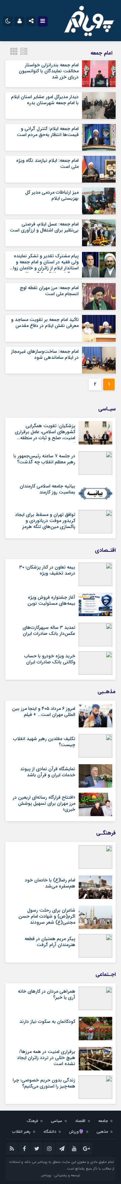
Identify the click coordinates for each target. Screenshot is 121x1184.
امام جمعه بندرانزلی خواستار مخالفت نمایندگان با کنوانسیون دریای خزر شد (49, 71)
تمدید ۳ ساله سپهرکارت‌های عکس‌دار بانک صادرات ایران (49, 630)
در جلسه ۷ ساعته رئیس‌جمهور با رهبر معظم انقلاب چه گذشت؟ (44, 459)
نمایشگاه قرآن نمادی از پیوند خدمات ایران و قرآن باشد (47, 772)
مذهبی (102, 1131)
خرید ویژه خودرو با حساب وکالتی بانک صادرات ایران (49, 659)
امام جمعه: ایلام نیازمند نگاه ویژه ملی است (47, 163)
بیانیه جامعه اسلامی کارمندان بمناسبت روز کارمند (47, 489)
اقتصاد (80, 1121)
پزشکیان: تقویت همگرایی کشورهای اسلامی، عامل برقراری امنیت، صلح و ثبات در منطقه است (45, 435)
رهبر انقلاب (21, 1131)
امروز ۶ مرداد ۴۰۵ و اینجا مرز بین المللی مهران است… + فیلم (43, 711)
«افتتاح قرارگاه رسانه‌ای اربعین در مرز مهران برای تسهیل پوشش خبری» (44, 803)
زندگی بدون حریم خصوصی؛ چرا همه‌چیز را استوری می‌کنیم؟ (44, 1083)
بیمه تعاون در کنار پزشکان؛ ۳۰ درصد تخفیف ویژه (47, 570)
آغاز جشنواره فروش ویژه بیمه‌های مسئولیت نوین (51, 600)
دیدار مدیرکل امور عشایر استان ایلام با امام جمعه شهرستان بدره (45, 100)
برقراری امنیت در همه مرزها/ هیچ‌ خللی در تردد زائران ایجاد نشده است (46, 1057)
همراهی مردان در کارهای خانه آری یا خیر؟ (46, 994)
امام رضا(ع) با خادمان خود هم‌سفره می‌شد (50, 883)
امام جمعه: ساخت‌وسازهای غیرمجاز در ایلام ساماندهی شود (45, 354)
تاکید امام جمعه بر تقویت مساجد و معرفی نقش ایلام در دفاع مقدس (45, 322)
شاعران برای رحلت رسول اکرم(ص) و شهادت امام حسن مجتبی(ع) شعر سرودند (46, 916)
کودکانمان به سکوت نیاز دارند (47, 1021)
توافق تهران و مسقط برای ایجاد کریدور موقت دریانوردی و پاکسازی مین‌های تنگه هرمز (45, 520)
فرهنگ (32, 1121)
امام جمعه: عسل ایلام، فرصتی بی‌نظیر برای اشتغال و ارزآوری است (44, 227)
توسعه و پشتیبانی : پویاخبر (60, 1175)
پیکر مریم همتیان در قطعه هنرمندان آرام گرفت (50, 941)
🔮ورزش (76, 1131)
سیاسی (56, 1121)
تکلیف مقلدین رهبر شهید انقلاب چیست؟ (44, 741)
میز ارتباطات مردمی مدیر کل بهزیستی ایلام (52, 195)
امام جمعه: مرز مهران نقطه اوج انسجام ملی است (49, 291)
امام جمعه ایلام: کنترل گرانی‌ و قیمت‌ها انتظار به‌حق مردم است (48, 131)
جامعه (103, 1121)
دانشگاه (49, 1131)
